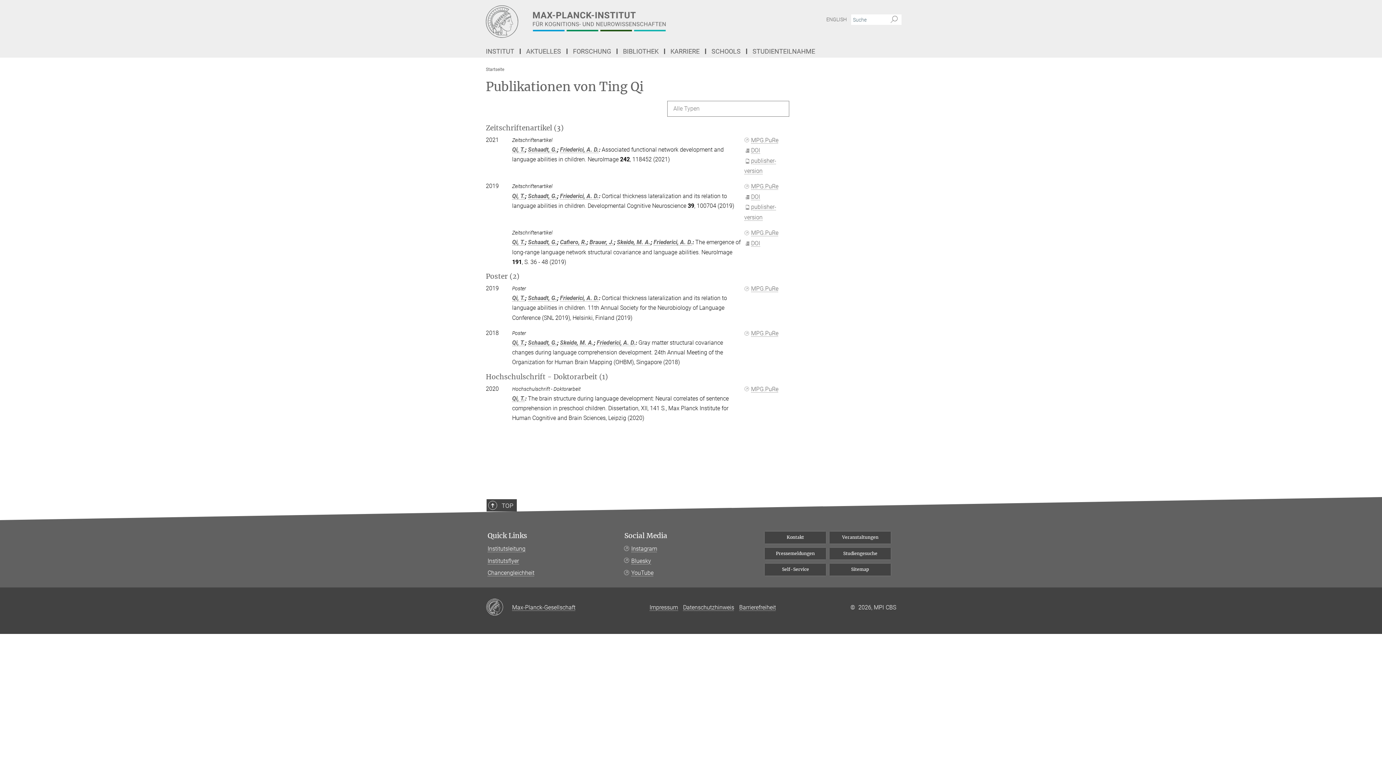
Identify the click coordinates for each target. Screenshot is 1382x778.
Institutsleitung (506, 548)
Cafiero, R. (573, 242)
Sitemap (860, 569)
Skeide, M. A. (634, 242)
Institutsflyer (503, 561)
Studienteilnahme (784, 51)
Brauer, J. (602, 242)
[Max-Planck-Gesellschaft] (499, 607)
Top (507, 505)
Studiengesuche (860, 553)
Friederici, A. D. (579, 149)
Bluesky (641, 561)
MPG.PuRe (764, 140)
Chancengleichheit (511, 572)
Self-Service (795, 569)
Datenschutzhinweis (708, 607)
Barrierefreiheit (757, 607)
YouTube (642, 572)
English (836, 19)
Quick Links (507, 536)
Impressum (664, 607)
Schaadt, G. (542, 149)
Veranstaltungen (860, 537)
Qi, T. (518, 149)
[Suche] (894, 20)
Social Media (645, 536)
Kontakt (795, 537)
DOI (755, 150)
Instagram (644, 548)
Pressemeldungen (795, 553)
